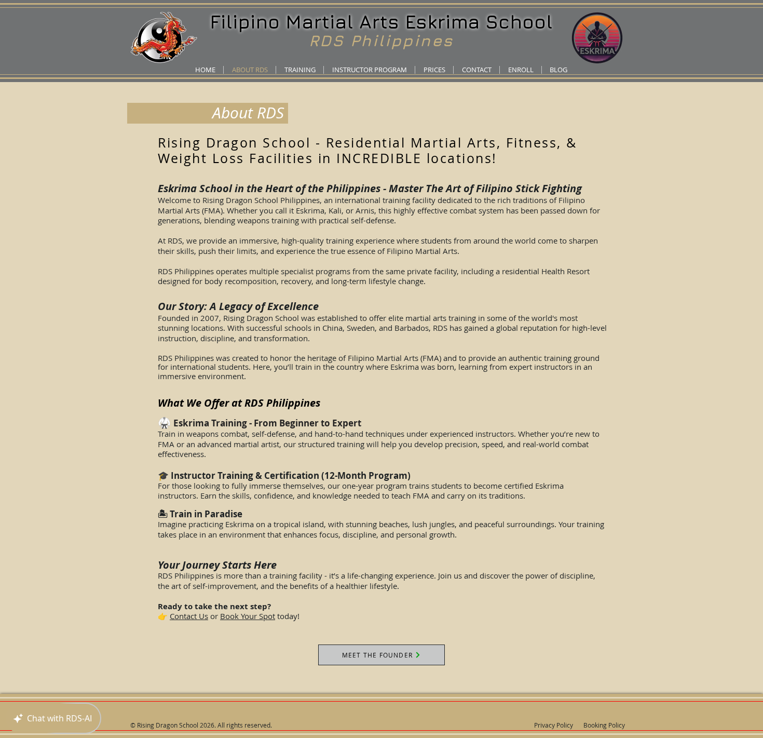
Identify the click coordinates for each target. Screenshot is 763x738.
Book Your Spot (247, 616)
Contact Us (189, 616)
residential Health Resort (546, 271)
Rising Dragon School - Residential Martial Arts (327, 142)
